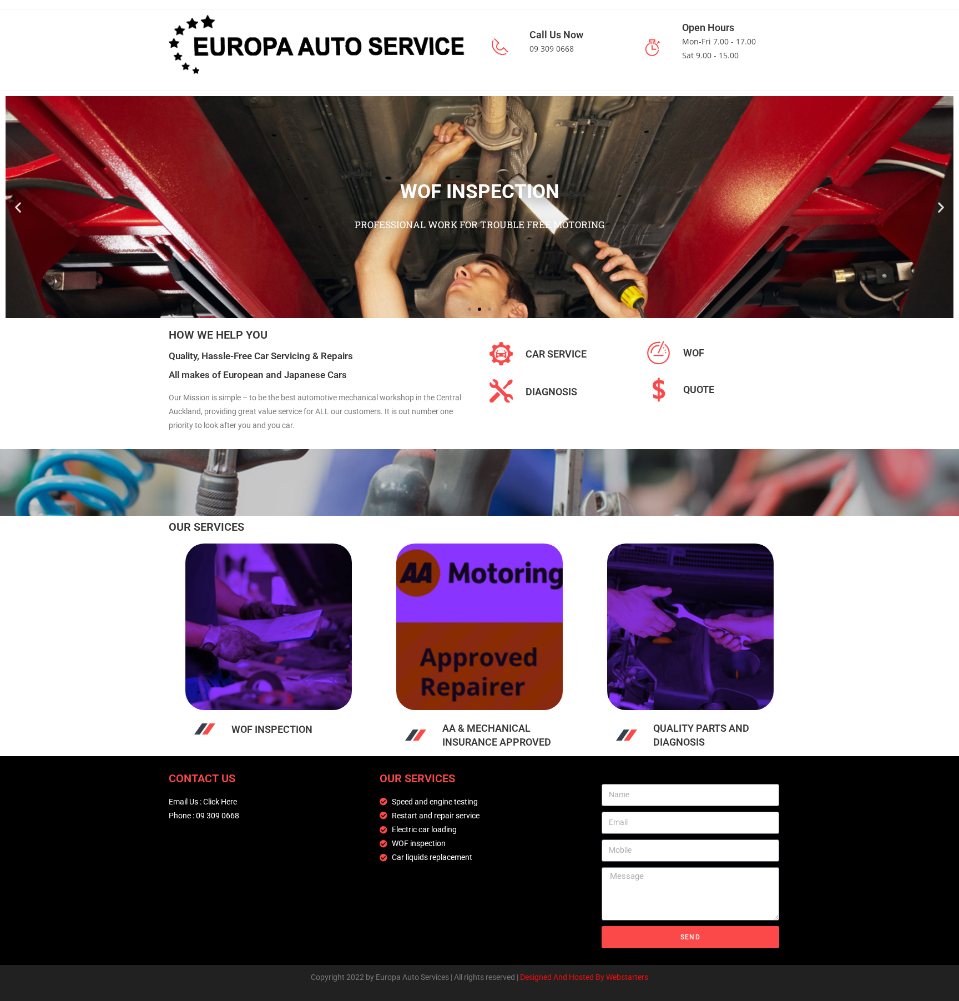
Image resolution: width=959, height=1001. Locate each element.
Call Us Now (556, 35)
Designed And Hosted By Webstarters (584, 977)
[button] (18, 207)
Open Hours (708, 27)
